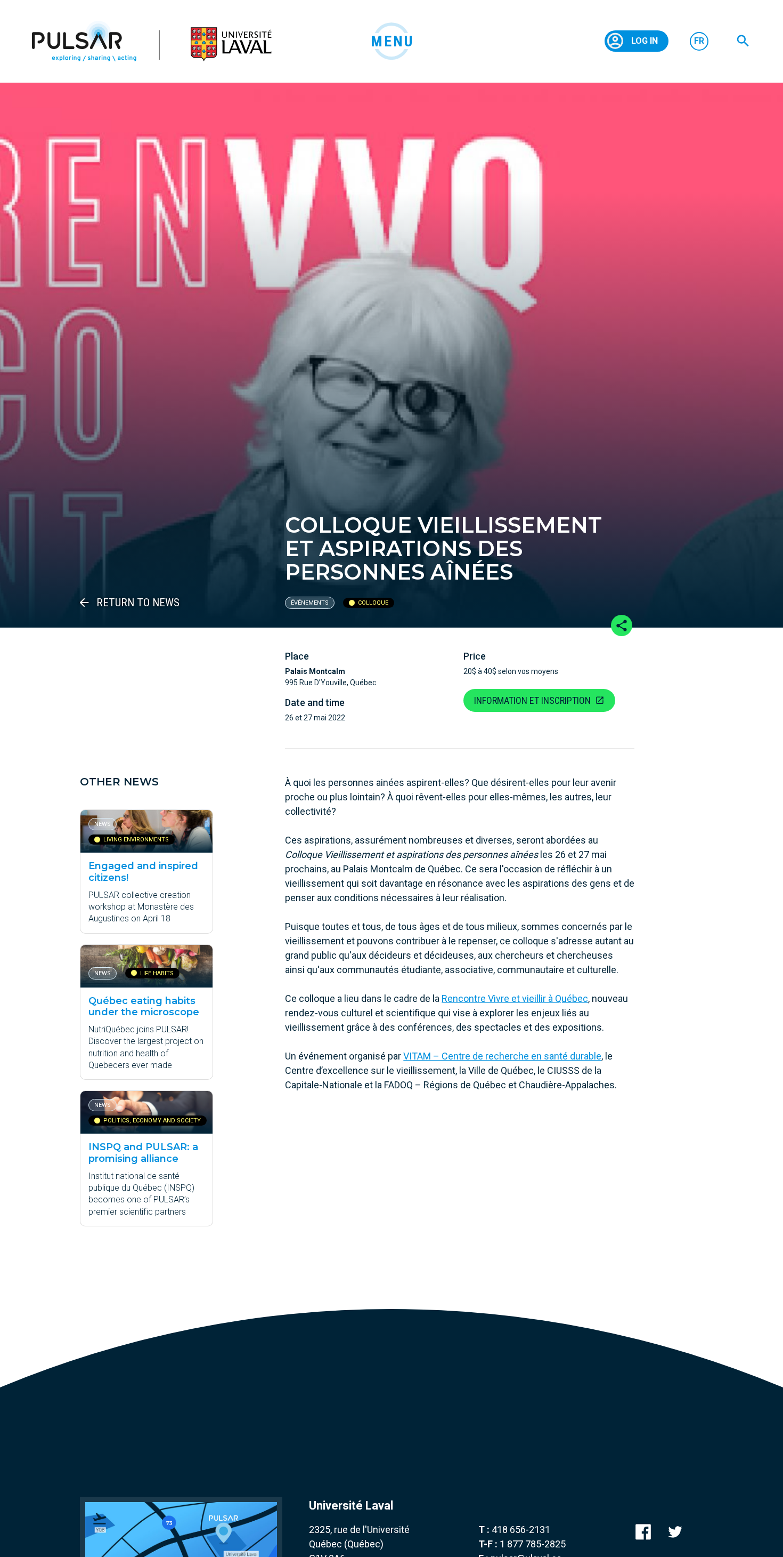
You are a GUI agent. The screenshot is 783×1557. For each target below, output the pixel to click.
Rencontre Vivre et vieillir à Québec (515, 998)
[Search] (743, 41)
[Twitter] (675, 1531)
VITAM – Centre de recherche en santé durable (502, 1056)
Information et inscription (532, 700)
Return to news (138, 602)
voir (146, 871)
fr (699, 41)
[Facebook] (643, 1531)
